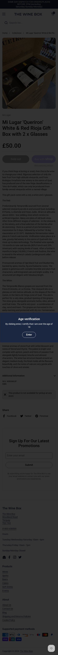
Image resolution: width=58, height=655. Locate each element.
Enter (29, 334)
